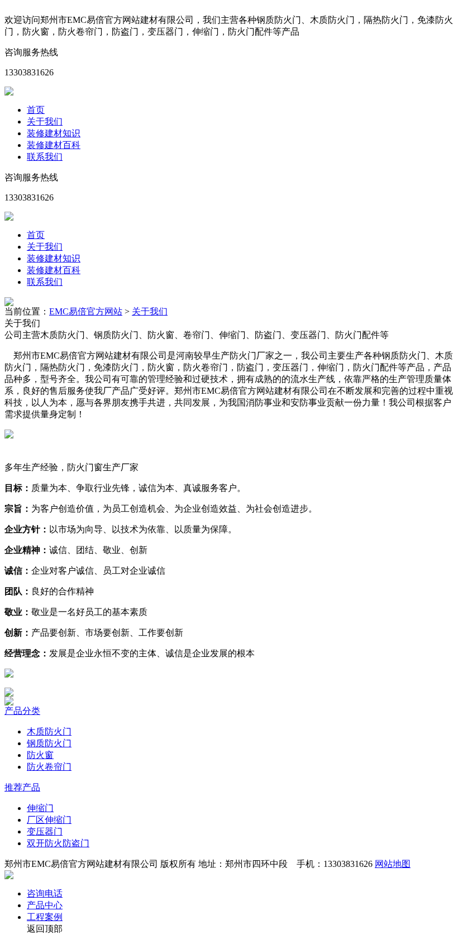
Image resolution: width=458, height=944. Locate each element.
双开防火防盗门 (58, 843)
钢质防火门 (49, 743)
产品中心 (45, 905)
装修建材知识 (53, 133)
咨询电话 (45, 893)
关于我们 (45, 121)
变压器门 (45, 831)
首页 (36, 110)
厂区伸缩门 (49, 819)
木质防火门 (49, 731)
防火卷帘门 (49, 766)
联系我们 (45, 156)
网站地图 (393, 864)
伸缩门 (40, 808)
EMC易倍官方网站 (85, 311)
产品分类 (22, 711)
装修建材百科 (53, 145)
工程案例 (45, 917)
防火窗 (40, 755)
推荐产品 (22, 787)
